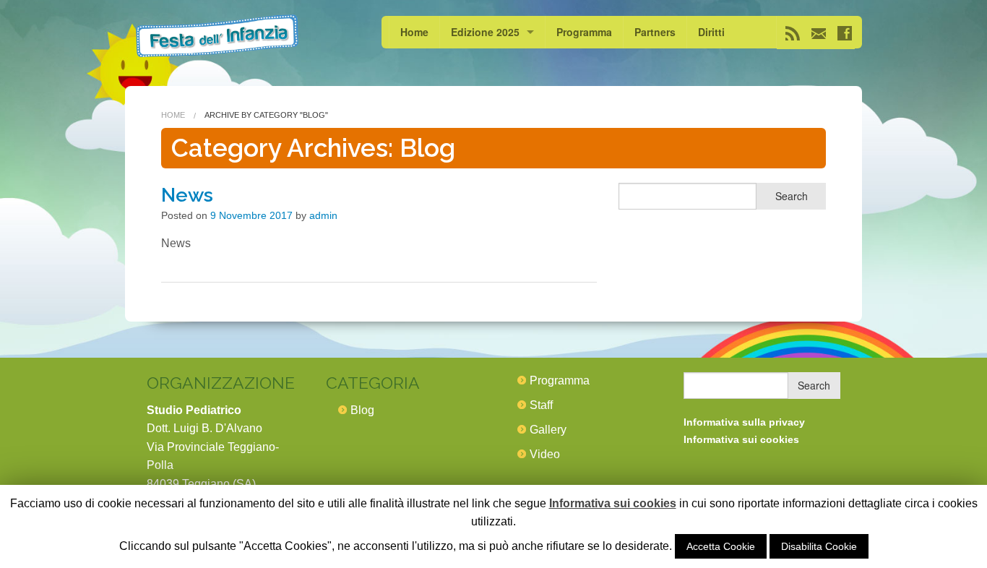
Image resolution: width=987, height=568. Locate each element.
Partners (655, 32)
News (187, 195)
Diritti (711, 32)
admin (323, 215)
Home (414, 32)
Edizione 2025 (485, 32)
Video (545, 454)
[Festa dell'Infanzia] (217, 35)
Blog (362, 410)
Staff (541, 405)
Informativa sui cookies (612, 503)
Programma (584, 32)
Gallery (548, 429)
